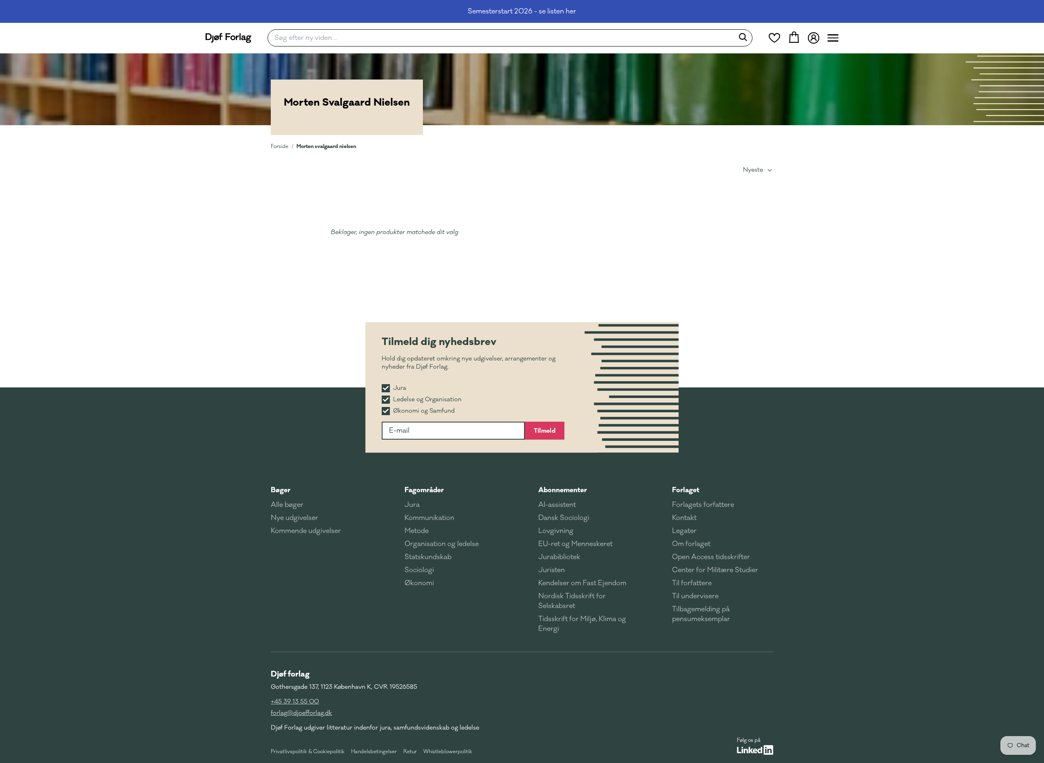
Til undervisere (695, 596)
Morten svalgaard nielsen (326, 146)
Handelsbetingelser (374, 751)
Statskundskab (428, 557)
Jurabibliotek (559, 557)
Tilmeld (544, 431)
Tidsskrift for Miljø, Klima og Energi (582, 624)
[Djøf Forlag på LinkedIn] (755, 750)
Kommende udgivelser (306, 530)
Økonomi (419, 583)
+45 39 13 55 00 (295, 701)
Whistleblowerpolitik (447, 751)
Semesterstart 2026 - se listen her (522, 11)
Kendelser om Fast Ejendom (582, 583)
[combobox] (503, 38)
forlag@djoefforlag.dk (301, 713)
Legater (684, 530)
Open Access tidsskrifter (711, 557)
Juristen (551, 570)
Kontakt (684, 517)
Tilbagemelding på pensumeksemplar (701, 614)
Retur (410, 751)
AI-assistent (557, 504)
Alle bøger (287, 504)
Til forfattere (692, 583)
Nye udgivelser (294, 517)
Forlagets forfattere (703, 504)
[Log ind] (813, 38)
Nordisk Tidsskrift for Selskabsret (572, 601)
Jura (412, 504)
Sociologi (419, 570)
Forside (279, 146)
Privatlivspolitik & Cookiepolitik (308, 751)
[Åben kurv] (794, 37)
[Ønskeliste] (774, 38)
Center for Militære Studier (715, 570)
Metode (417, 530)
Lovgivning (555, 530)
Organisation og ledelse (442, 544)
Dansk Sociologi (563, 517)
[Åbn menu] (832, 38)
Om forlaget (691, 544)
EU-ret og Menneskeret (575, 544)
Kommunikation (429, 517)
